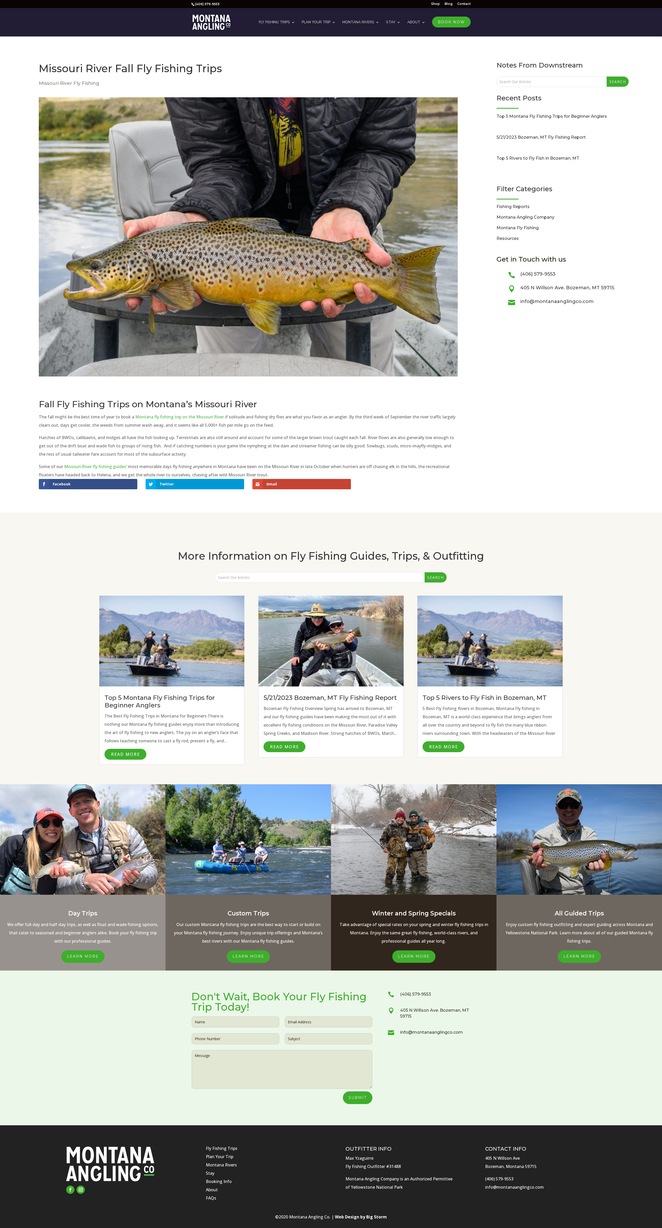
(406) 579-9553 (537, 274)
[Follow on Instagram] (81, 1190)
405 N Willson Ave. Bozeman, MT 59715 (567, 288)
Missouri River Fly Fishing (69, 83)
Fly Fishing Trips (274, 22)
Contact (464, 4)
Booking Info (219, 1181)
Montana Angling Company (525, 217)
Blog (449, 4)
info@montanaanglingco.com (556, 301)
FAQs (211, 1198)
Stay (390, 22)
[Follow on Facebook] (70, 1190)
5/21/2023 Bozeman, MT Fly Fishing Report (541, 137)
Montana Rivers (358, 22)
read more (125, 754)
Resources (507, 238)
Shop (435, 4)
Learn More (83, 956)
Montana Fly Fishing (517, 227)
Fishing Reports (513, 206)
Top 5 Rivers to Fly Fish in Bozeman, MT (537, 158)
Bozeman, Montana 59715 (511, 1166)
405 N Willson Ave (502, 1158)
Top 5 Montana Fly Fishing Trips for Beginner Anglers (551, 116)
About (413, 22)
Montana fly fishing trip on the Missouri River (179, 417)
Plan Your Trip (316, 22)
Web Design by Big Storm (361, 1217)
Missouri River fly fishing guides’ (95, 466)
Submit (358, 1097)
